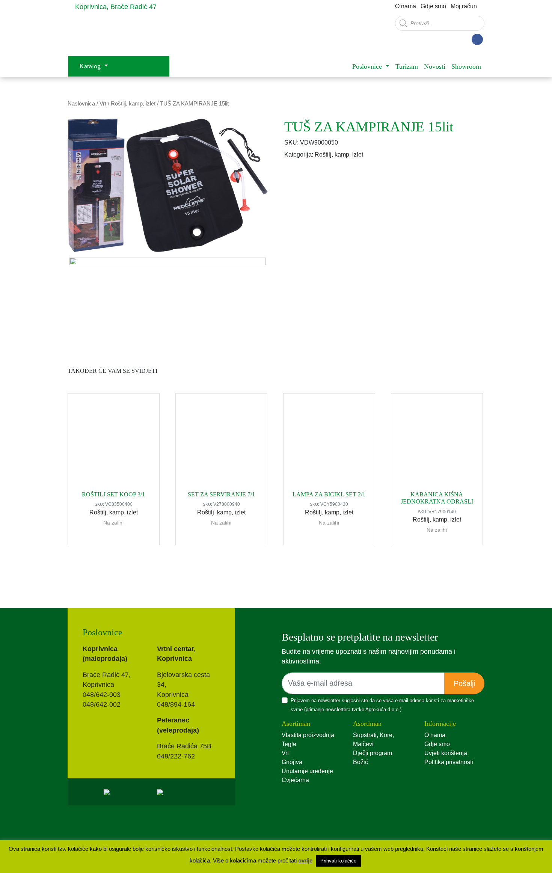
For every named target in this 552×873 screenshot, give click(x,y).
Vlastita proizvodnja (308, 735)
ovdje (305, 860)
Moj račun (464, 6)
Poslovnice (368, 66)
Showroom (466, 66)
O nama (405, 6)
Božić (360, 762)
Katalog (91, 66)
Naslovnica (81, 104)
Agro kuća (128, 34)
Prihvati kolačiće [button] (338, 861)
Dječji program (372, 753)
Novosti (434, 66)
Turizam (406, 66)
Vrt (103, 104)
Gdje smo (433, 6)
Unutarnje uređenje (307, 771)
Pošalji (464, 683)
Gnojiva (292, 762)
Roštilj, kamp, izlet (133, 104)
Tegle (289, 744)
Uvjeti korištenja (445, 753)
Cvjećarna (295, 780)
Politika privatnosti (448, 762)
